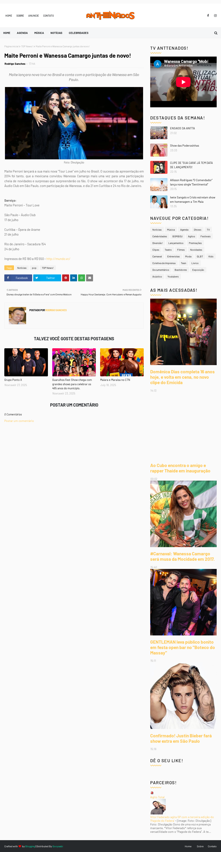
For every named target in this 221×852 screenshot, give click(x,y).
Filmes (181, 249)
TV (208, 229)
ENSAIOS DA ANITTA (182, 128)
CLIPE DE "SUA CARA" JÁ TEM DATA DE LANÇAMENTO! (191, 165)
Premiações (195, 242)
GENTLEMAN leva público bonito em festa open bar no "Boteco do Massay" (182, 647)
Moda (188, 256)
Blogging (30, 846)
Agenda (184, 229)
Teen (183, 262)
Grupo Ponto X (13, 380)
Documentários (160, 269)
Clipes (155, 249)
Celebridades (159, 236)
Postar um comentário (19, 421)
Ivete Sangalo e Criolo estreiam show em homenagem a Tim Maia (192, 199)
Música (171, 229)
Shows (197, 229)
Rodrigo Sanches (15, 63)
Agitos (191, 236)
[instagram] (215, 15)
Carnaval (157, 256)
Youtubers (173, 276)
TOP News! (27, 46)
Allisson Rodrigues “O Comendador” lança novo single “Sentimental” (191, 182)
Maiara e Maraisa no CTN (115, 380)
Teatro (168, 249)
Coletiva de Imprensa (163, 262)
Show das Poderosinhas (184, 145)
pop (34, 267)
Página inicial (11, 46)
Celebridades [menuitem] (78, 33)
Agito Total (157, 797)
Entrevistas (173, 256)
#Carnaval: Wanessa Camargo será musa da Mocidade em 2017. (182, 556)
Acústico (157, 276)
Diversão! (157, 242)
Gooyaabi (57, 846)
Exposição (198, 269)
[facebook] (208, 15)
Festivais (205, 236)
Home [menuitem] (6, 33)
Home (8, 15)
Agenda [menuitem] (22, 33)
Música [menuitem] (39, 33)
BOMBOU (177, 236)
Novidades (196, 249)
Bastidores (181, 269)
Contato (48, 15)
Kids (210, 256)
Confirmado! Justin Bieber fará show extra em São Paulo (181, 738)
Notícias (22, 267)
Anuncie (33, 15)
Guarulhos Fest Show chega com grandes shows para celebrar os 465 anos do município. (72, 384)
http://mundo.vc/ (58, 259)
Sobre (20, 15)
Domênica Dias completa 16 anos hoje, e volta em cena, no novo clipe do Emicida (182, 377)
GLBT (200, 256)
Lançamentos (175, 242)
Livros (195, 262)
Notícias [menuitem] (56, 33)
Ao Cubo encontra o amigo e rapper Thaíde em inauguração (180, 467)
